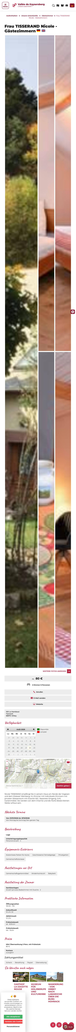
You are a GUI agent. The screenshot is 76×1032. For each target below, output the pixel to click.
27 (9, 738)
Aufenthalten (11, 16)
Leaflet (69, 779)
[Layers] (68, 762)
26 (18, 751)
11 (13, 744)
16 (34, 744)
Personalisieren (13, 1026)
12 (18, 744)
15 (30, 744)
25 (13, 751)
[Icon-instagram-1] (59, 1025)
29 (18, 738)
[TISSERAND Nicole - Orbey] (46, 509)
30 (22, 738)
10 (9, 744)
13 (22, 744)
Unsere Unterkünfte (29, 16)
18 (13, 748)
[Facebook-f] (53, 1025)
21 (26, 748)
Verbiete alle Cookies (13, 1022)
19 (18, 748)
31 (26, 738)
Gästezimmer (47, 16)
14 (26, 744)
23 (34, 748)
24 (9, 751)
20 (22, 748)
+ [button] (7, 761)
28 (13, 738)
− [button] (7, 764)
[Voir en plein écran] (7, 768)
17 (9, 748)
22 (30, 748)
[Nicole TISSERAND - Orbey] (46, 193)
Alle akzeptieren (13, 1017)
